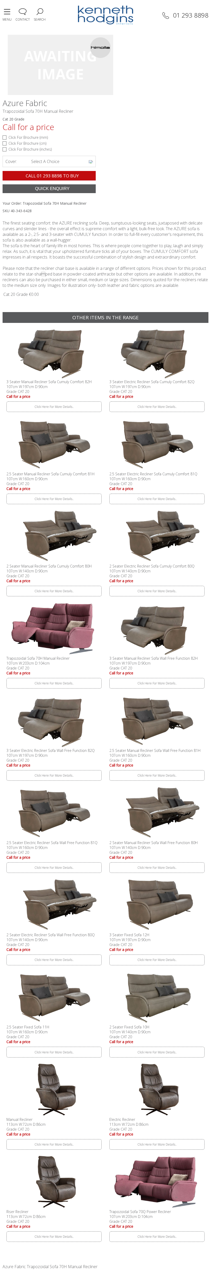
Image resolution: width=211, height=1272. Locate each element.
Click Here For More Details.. (54, 407)
